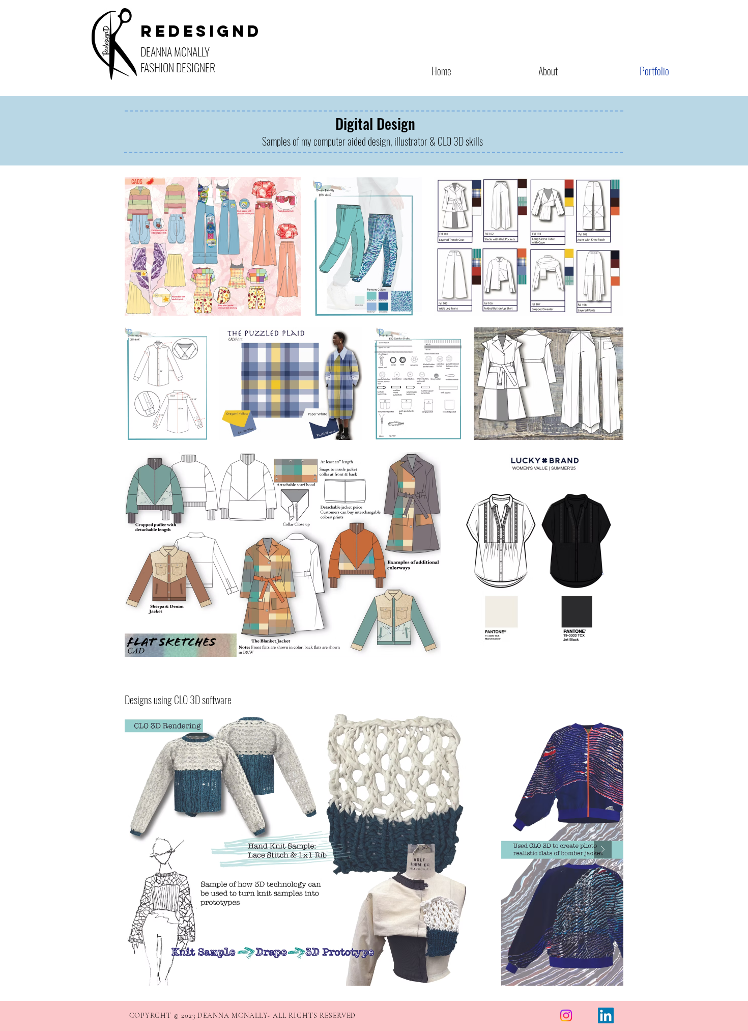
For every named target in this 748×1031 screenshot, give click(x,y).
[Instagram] (566, 1015)
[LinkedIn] (606, 1015)
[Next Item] (603, 849)
